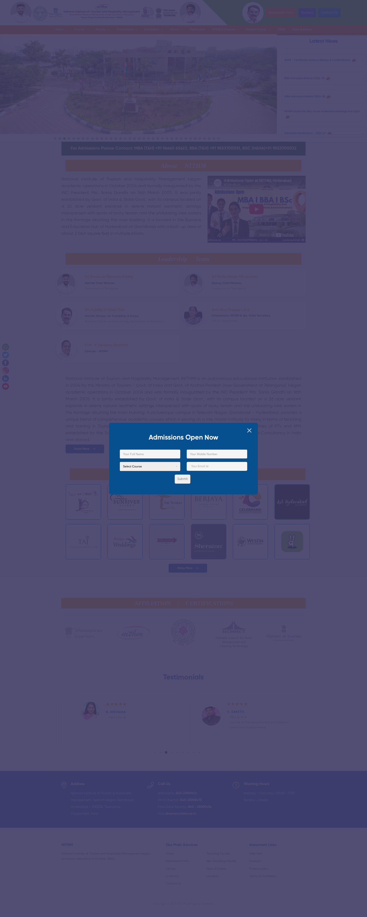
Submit (182, 478)
